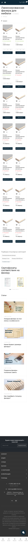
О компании (5, 470)
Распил (3, 466)
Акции (3, 458)
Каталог (4, 454)
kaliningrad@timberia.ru (15, 489)
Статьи (3, 462)
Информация (5, 474)
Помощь (4, 478)
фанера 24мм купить (14, 528)
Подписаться (22, 445)
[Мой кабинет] (24, 2)
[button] (10, 289)
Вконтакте (12, 500)
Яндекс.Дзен (16, 500)
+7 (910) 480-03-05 (14, 483)
